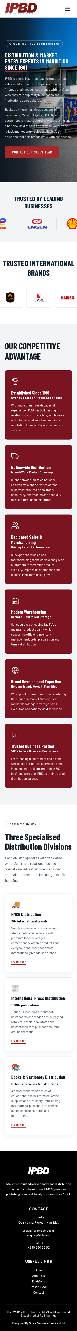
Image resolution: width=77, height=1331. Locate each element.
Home (38, 1270)
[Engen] (47, 223)
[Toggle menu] (67, 8)
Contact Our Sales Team (32, 152)
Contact (38, 1292)
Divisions (38, 1281)
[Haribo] (53, 297)
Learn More (18, 962)
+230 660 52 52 (39, 1247)
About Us (38, 1276)
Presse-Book (38, 1287)
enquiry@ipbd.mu (38, 1235)
